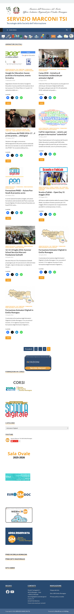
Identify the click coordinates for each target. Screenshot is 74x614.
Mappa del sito (54, 590)
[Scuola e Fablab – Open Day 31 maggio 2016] (54, 176)
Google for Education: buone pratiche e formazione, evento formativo (18, 75)
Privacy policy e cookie (57, 596)
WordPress (58, 611)
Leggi (7, 103)
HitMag (66, 611)
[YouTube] (12, 592)
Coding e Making (54, 187)
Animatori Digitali (10, 69)
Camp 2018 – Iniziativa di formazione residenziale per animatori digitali (50, 75)
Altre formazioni (43, 128)
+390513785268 (33, 594)
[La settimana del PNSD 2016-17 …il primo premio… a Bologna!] (20, 118)
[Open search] (66, 30)
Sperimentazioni (28, 70)
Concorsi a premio (21, 129)
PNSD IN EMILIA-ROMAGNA (16, 554)
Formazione (28, 69)
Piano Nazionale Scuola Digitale (14, 70)
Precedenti (28, 349)
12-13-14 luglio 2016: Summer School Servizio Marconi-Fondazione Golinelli (18, 252)
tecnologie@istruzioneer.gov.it (37, 596)
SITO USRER (10, 568)
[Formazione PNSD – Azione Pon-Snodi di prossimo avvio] (20, 176)
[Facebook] (8, 592)
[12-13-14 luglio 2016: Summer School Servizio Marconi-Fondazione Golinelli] (20, 235)
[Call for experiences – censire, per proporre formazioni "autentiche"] (54, 117)
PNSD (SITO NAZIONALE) (15, 559)
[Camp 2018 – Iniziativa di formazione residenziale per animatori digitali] (54, 58)
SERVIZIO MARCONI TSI (37, 18)
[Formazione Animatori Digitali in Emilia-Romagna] (54, 235)
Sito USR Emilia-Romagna (58, 593)
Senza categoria (19, 247)
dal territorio (20, 69)
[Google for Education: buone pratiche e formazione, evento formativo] (20, 58)
